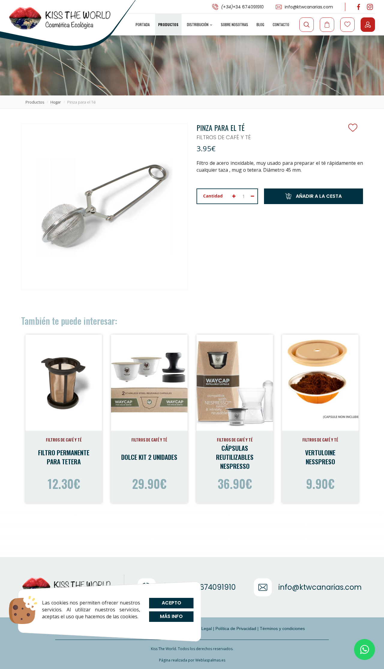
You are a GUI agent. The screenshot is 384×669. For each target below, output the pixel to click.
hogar (55, 102)
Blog (260, 24)
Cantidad (213, 196)
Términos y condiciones (282, 628)
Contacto (281, 24)
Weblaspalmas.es (210, 660)
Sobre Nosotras (234, 24)
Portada (143, 24)
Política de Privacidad (235, 628)
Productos (168, 24)
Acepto (171, 602)
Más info (171, 616)
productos (35, 102)
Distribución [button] (197, 24)
